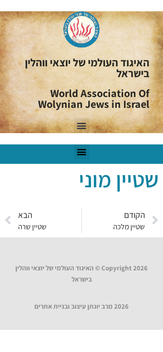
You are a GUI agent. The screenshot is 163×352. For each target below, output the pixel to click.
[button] (81, 125)
